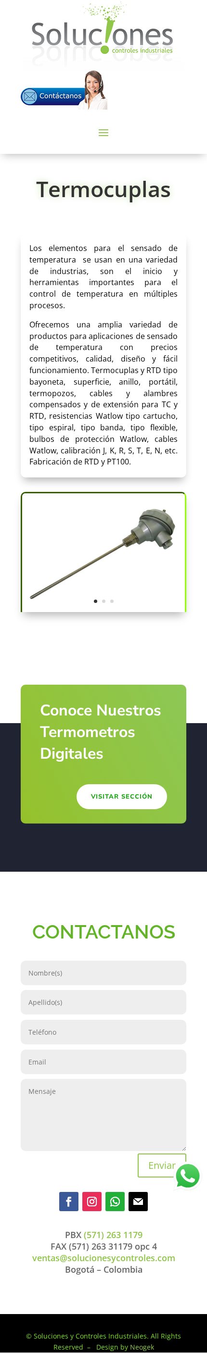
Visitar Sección (122, 796)
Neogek (142, 1347)
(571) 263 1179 (111, 1234)
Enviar (162, 1165)
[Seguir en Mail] (138, 1201)
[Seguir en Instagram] (92, 1201)
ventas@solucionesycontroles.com (103, 1258)
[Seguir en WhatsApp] (115, 1201)
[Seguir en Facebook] (68, 1201)
